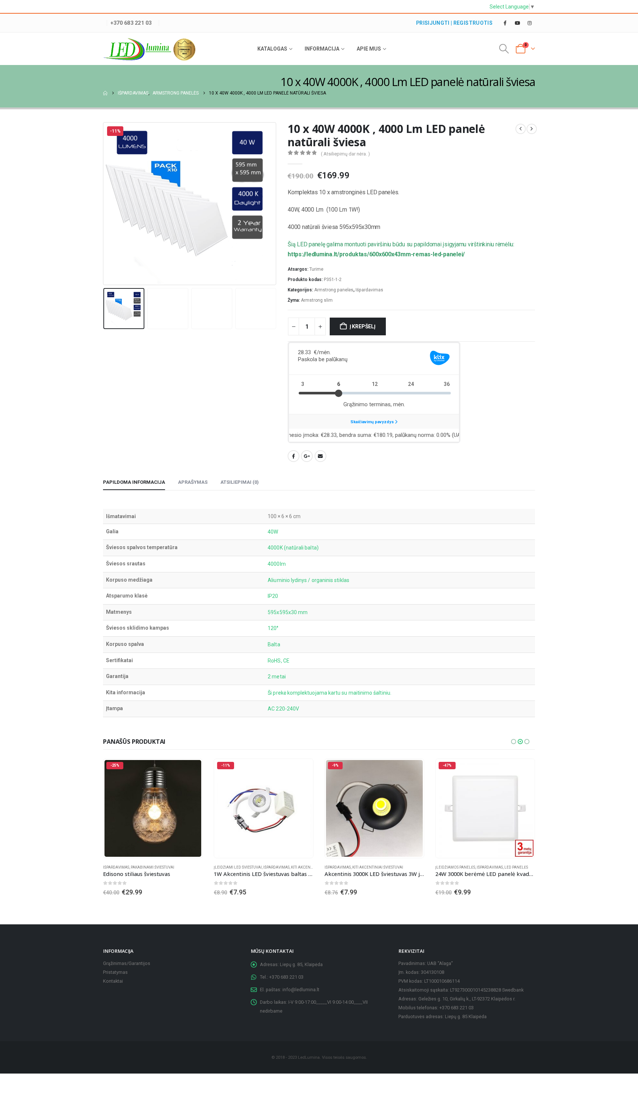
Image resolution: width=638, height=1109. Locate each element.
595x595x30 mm (288, 612)
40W (273, 532)
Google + (307, 456)
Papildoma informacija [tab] (134, 482)
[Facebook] (505, 23)
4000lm (276, 564)
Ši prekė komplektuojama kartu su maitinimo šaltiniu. (329, 693)
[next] (531, 129)
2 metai (277, 677)
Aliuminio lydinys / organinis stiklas (308, 580)
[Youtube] (517, 23)
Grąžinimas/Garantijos (126, 963)
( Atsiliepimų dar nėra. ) (345, 154)
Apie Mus (369, 49)
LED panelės (516, 867)
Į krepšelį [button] (190, 771)
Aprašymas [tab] (192, 482)
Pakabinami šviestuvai (152, 867)
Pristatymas (115, 972)
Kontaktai (113, 981)
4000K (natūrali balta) (293, 548)
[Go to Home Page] (105, 93)
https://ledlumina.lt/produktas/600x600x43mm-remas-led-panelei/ (376, 254)
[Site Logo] (149, 49)
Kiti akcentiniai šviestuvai (377, 867)
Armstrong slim (317, 300)
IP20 (273, 596)
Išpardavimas (369, 289)
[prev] (520, 129)
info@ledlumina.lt (300, 989)
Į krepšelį (362, 326)
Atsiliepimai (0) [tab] (239, 482)
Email (320, 456)
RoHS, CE (278, 661)
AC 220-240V (283, 709)
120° (273, 628)
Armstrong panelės (333, 289)
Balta (274, 644)
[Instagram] (529, 23)
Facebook (293, 456)
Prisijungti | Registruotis (454, 23)
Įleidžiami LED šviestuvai (238, 867)
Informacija (322, 49)
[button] (504, 49)
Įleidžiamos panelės (455, 867)
